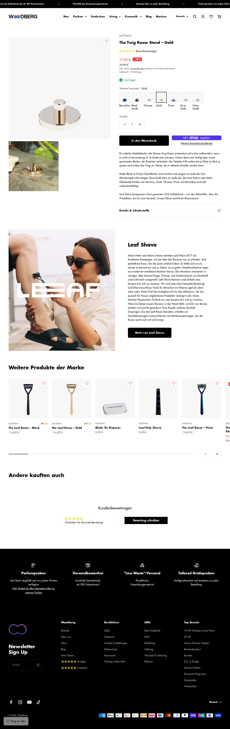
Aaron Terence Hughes (196, 643)
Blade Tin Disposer (108, 427)
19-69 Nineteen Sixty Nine (199, 630)
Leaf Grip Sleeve (150, 427)
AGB (106, 630)
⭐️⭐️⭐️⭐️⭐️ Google (73, 661)
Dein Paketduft (152, 630)
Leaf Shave (125, 35)
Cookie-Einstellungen (115, 643)
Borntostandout (192, 649)
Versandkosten (137, 68)
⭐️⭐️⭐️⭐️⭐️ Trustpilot (74, 668)
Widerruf (109, 637)
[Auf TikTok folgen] (38, 702)
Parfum (78, 16)
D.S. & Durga (191, 661)
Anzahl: (123, 116)
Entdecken (98, 16)
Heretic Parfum (192, 668)
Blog (149, 16)
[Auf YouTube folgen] (29, 702)
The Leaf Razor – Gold (67, 428)
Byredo (188, 655)
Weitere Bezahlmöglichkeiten (197, 143)
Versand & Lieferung (155, 655)
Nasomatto (190, 680)
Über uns (66, 637)
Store (64, 643)
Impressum (110, 655)
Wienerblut (190, 686)
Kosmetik (131, 16)
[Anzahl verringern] (124, 124)
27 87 (187, 637)
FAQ (147, 637)
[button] (127, 51)
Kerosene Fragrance (195, 674)
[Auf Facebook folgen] (11, 702)
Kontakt (65, 630)
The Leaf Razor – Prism (197, 427)
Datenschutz (110, 649)
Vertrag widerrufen (114, 661)
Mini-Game (67, 655)
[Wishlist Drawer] (211, 16)
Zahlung (148, 649)
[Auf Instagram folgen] (20, 702)
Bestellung (149, 643)
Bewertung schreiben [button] (146, 520)
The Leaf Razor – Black (24, 428)
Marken (161, 16)
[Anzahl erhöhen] (140, 124)
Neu (66, 16)
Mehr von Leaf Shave (149, 332)
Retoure (148, 661)
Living (113, 16)
